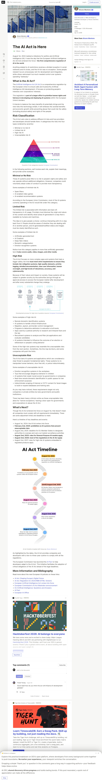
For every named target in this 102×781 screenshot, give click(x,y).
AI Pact (49, 562)
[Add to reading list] (3, 67)
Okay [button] (4, 778)
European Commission (50, 165)
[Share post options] (3, 78)
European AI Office (22, 593)
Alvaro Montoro (22, 36)
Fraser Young (21, 682)
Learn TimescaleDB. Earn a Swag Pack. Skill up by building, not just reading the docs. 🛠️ (40, 732)
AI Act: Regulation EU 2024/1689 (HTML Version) (33, 581)
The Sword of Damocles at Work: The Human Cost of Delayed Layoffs (85, 44)
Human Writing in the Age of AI (83, 60)
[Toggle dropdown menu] (65, 598)
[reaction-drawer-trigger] (4, 55)
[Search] (8, 2)
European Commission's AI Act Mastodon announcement (36, 585)
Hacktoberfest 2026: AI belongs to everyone (39, 634)
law (23, 51)
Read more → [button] (80, 108)
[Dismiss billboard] (98, 753)
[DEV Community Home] (3, 2)
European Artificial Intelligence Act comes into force (34, 583)
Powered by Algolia (54, 2)
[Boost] (3, 73)
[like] (17, 692)
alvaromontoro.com (42, 37)
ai (14, 51)
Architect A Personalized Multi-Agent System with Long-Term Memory (86, 86)
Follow (87, 14)
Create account (94, 2)
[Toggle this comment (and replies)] (14, 685)
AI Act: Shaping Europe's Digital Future (29, 578)
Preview (27, 676)
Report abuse (45, 696)
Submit (19, 676)
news (18, 51)
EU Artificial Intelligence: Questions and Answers (33, 588)
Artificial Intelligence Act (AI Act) (28, 84)
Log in (84, 2)
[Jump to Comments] (3, 61)
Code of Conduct (35, 696)
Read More (17, 655)
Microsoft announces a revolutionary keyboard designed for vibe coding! (85, 53)
